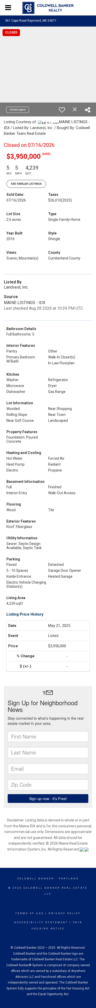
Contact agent (17, 109)
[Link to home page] (48, 8)
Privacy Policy (65, 913)
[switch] (62, 110)
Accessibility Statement (41, 922)
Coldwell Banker (35, 878)
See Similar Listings (26, 184)
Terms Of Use (29, 913)
